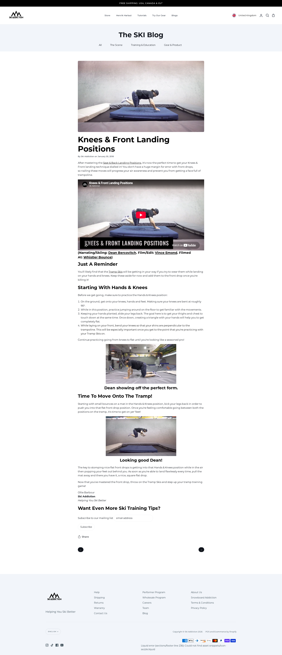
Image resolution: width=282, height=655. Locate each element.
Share (85, 536)
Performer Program (153, 592)
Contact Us (100, 613)
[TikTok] (52, 645)
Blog (145, 613)
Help (97, 592)
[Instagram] (47, 645)
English (52, 632)
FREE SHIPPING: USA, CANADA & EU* (141, 3)
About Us (196, 592)
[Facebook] (57, 645)
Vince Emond (166, 253)
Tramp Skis (115, 271)
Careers (146, 602)
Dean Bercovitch (122, 253)
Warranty (99, 608)
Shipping (99, 597)
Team (145, 608)
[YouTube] (62, 645)
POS (207, 631)
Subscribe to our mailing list (95, 518)
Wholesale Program (154, 597)
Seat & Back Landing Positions (122, 162)
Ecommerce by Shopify (225, 631)
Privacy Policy (199, 608)
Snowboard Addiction (203, 597)
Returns (99, 602)
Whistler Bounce (97, 257)
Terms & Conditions (202, 602)
